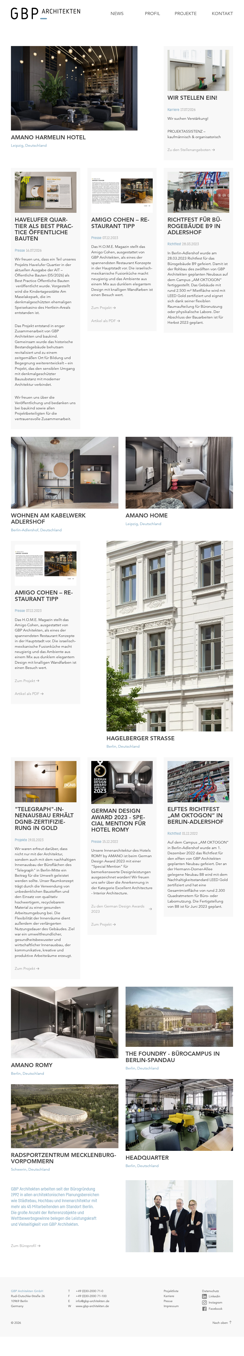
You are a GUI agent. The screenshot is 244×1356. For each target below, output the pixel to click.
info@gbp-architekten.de (92, 1301)
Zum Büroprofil (23, 1245)
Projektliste (171, 1291)
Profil (152, 13)
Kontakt (222, 13)
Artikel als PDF (103, 320)
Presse (168, 1301)
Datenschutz (210, 1291)
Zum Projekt (101, 307)
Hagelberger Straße (141, 738)
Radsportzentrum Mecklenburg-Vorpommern (63, 1158)
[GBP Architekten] (45, 13)
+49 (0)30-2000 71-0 (89, 1291)
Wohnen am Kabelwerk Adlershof (48, 518)
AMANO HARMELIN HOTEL (48, 137)
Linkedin (214, 1296)
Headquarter (147, 1157)
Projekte (186, 13)
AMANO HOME (147, 515)
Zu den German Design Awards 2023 (117, 909)
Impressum (171, 1306)
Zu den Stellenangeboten (189, 149)
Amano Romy (31, 1065)
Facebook (215, 1309)
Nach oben (220, 1323)
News (117, 13)
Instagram (215, 1302)
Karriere (169, 1296)
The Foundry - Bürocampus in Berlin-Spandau (173, 1056)
